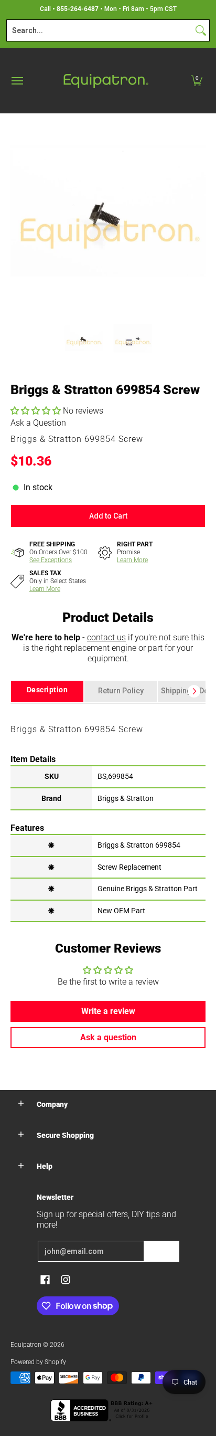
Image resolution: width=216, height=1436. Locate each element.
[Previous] (17, 211)
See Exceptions (50, 560)
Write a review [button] (108, 1011)
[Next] (198, 211)
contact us (106, 637)
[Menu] (16, 80)
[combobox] (99, 30)
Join (161, 1251)
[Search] (200, 30)
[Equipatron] (105, 80)
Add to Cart (108, 516)
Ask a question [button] (108, 1037)
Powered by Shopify (38, 1362)
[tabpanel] (108, 812)
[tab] (47, 691)
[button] (197, 80)
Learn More (132, 560)
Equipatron (25, 1344)
